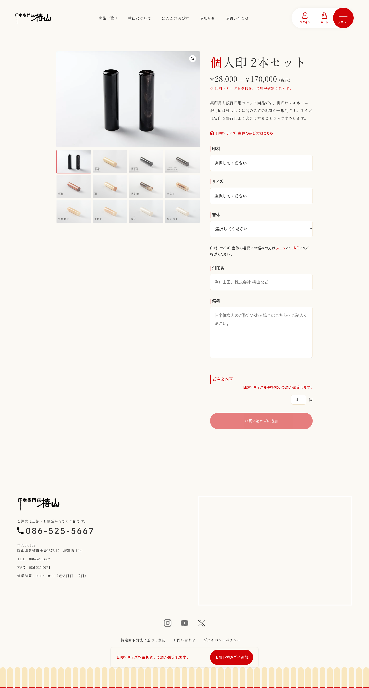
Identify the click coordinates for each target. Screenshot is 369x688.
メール (281, 248)
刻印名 (218, 268)
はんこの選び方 (175, 18)
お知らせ (207, 18)
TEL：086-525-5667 (33, 558)
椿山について (139, 18)
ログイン (304, 22)
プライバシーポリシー (222, 639)
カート (324, 22)
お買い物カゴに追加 (261, 421)
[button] (192, 58)
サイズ (217, 181)
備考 (216, 301)
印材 (216, 149)
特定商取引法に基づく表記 (143, 639)
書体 (216, 214)
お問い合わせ (237, 18)
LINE (294, 248)
